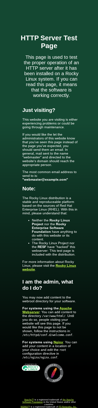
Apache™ (29, 400)
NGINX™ (25, 407)
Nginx (58, 342)
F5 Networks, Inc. (68, 407)
